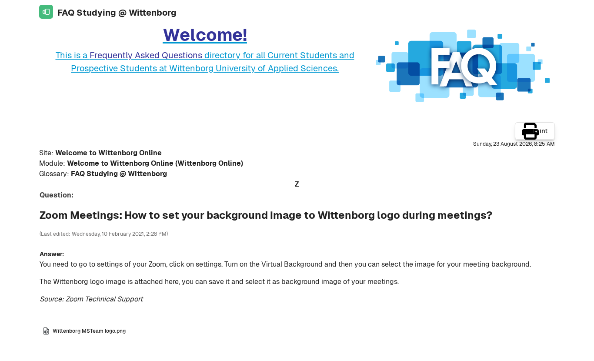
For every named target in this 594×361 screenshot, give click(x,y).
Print (540, 131)
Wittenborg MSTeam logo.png (89, 331)
